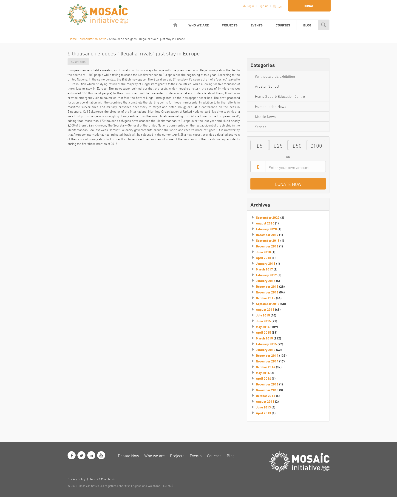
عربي (280, 6)
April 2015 (263, 332)
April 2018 (263, 258)
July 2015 (263, 315)
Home (73, 38)
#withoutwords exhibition (275, 76)
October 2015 (265, 298)
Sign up (263, 6)
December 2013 (267, 384)
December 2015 (267, 286)
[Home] (175, 25)
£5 (260, 145)
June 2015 (263, 321)
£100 (316, 145)
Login (250, 6)
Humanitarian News (270, 106)
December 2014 (267, 355)
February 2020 (266, 229)
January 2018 (265, 263)
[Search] (323, 25)
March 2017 (264, 269)
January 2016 (265, 281)
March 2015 (264, 338)
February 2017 (266, 275)
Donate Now (128, 455)
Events (257, 25)
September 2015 (268, 304)
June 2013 (263, 407)
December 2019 (267, 235)
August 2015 (265, 309)
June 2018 (263, 252)
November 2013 (267, 390)
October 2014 (265, 367)
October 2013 (265, 396)
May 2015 (263, 327)
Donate (309, 6)
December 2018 (267, 246)
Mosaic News (265, 116)
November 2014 (267, 361)
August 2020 (265, 223)
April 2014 (263, 378)
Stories (260, 126)
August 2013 (265, 401)
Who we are (198, 25)
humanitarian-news (92, 38)
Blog (307, 25)
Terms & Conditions (102, 479)
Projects (230, 25)
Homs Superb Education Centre (280, 96)
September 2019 (268, 240)
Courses (283, 25)
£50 (297, 145)
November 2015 (267, 292)
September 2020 (268, 217)
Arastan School (267, 86)
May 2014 (263, 373)
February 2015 (266, 344)
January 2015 (265, 350)
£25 (278, 145)
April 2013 (263, 413)
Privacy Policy (76, 479)
